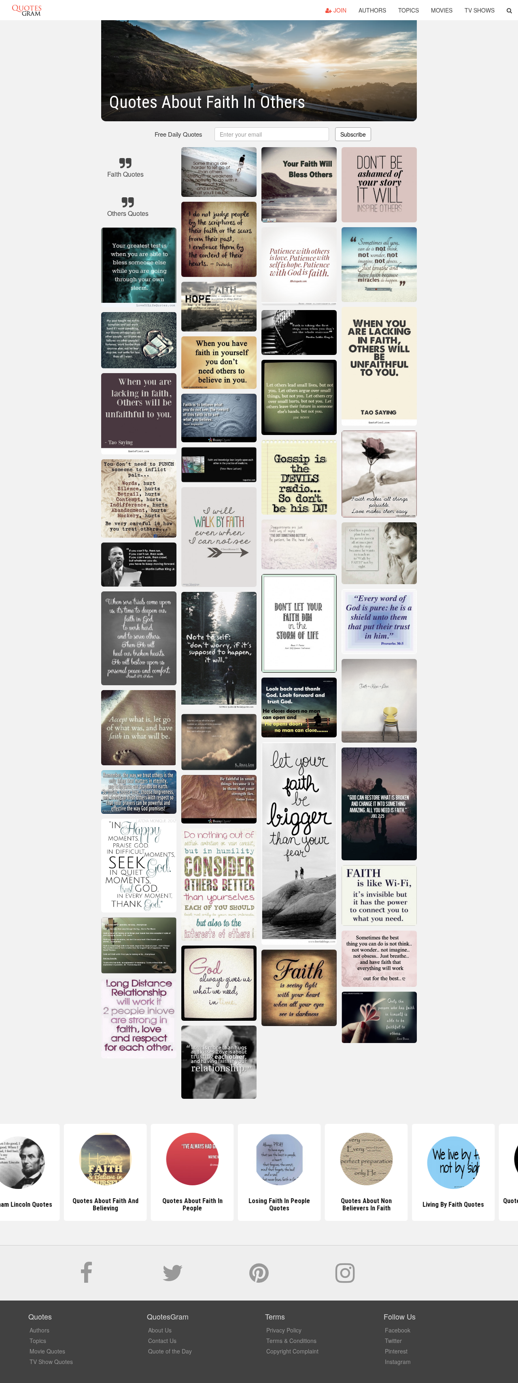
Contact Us (162, 1341)
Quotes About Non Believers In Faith (346, 1204)
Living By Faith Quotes (433, 1204)
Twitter (393, 1341)
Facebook (397, 1330)
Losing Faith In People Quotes (259, 1204)
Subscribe (353, 134)
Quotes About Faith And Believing (85, 1204)
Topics (408, 10)
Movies (441, 10)
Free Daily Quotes (178, 134)
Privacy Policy (283, 1330)
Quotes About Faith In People (172, 1204)
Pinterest (396, 1351)
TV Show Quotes (51, 1362)
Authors (372, 10)
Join (339, 10)
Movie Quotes (47, 1351)
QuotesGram (26, 10)
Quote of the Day (170, 1351)
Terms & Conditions (291, 1341)
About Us (160, 1330)
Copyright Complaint (292, 1351)
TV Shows (480, 10)
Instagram (398, 1362)
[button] (509, 10)
